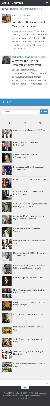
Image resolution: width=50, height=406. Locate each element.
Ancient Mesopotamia (22, 15)
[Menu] (47, 3)
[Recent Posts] (25, 123)
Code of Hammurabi (21, 57)
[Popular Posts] (9, 123)
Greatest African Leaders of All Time (29, 130)
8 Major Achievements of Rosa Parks (29, 314)
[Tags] (40, 123)
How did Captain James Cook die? (28, 278)
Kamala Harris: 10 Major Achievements (30, 179)
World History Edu (13, 3)
